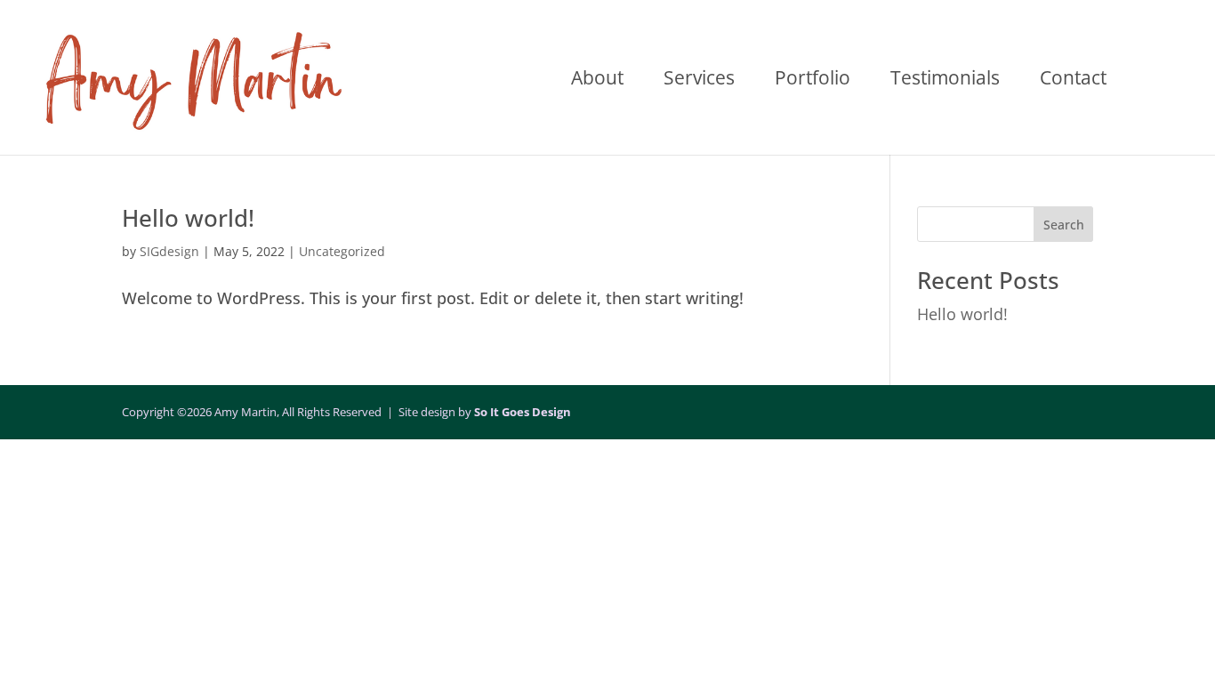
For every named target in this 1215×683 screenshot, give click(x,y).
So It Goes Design (522, 412)
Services (699, 80)
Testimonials (945, 80)
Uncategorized (342, 251)
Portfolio (812, 80)
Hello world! (188, 218)
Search (1063, 224)
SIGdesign (169, 251)
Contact (1073, 80)
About (597, 80)
